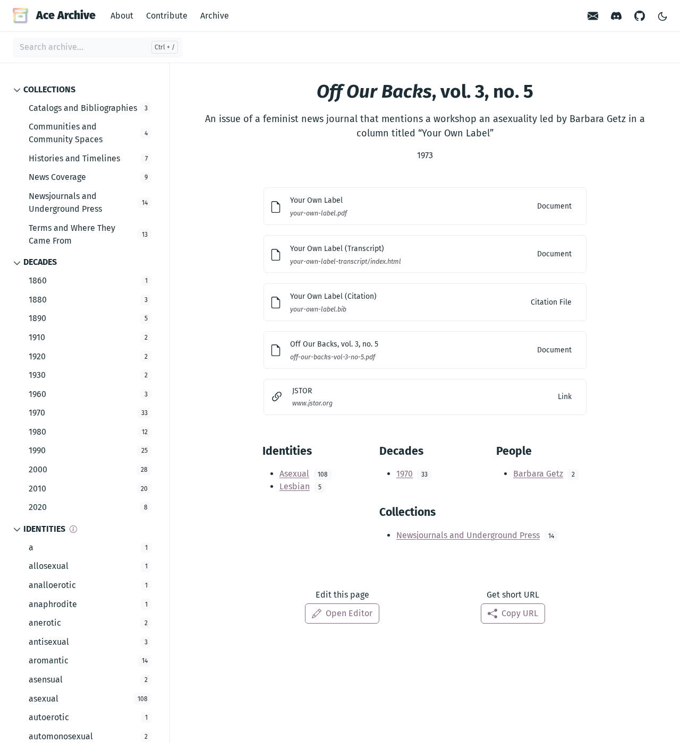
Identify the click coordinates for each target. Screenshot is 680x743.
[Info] (73, 529)
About (121, 16)
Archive (214, 16)
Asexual (294, 474)
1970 (404, 474)
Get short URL (513, 595)
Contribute (167, 16)
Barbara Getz (538, 474)
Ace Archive (66, 15)
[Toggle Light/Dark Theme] (662, 15)
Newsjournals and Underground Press (468, 535)
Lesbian (294, 486)
